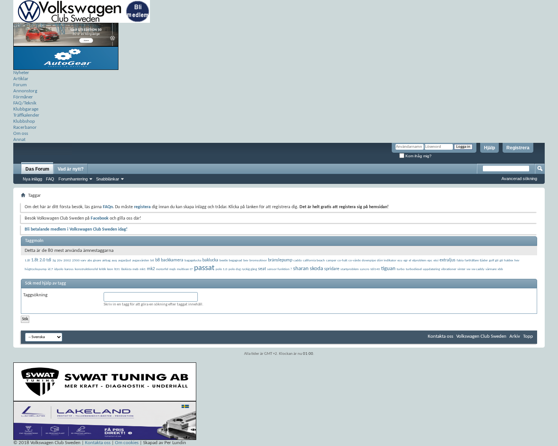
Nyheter (21, 72)
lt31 (117, 269)
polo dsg (235, 269)
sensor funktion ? (279, 269)
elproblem (419, 260)
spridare (331, 269)
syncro (364, 269)
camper (331, 260)
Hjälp (489, 147)
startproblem (349, 269)
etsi (435, 260)
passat (204, 268)
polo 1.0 (221, 269)
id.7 (50, 269)
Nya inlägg (32, 179)
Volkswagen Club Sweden (481, 336)
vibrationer (448, 269)
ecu (399, 260)
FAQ (50, 179)
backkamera (172, 260)
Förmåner (23, 97)
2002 (67, 260)
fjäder (484, 260)
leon (110, 269)
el (410, 260)
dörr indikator (386, 260)
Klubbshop (24, 121)
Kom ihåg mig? (418, 156)
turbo (401, 269)
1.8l (27, 260)
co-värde (354, 260)
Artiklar (20, 78)
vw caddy (477, 269)
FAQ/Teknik (24, 103)
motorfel (162, 269)
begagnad (235, 260)
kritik (102, 269)
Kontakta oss (440, 336)
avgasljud (124, 260)
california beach (314, 260)
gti (501, 260)
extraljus (448, 260)
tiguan (388, 269)
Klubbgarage (25, 109)
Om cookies (127, 442)
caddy (297, 260)
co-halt (342, 260)
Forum (20, 84)
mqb (172, 269)
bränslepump (280, 260)
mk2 (151, 269)
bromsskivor (258, 260)
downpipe (369, 260)
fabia (460, 260)
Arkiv (514, 336)
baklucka (210, 260)
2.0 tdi (45, 260)
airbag (106, 260)
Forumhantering (73, 179)
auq (114, 260)
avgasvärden (140, 260)
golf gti (493, 260)
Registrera (518, 147)
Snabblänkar (107, 179)
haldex (508, 260)
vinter (461, 269)
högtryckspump (36, 269)
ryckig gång (249, 269)
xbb (500, 269)
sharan (301, 269)
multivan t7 (185, 269)
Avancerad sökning (519, 178)
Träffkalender (26, 115)
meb (135, 269)
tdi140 (375, 269)
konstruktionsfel (86, 269)
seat (262, 269)
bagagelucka (192, 260)
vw (468, 269)
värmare (491, 269)
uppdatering (431, 269)
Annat (19, 139)
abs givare (94, 260)
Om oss (20, 133)
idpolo (58, 269)
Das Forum (37, 169)
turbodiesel (414, 269)
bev (245, 260)
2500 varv (79, 260)
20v (59, 260)
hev (516, 260)
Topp (528, 336)
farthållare (472, 260)
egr (406, 260)
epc (429, 260)
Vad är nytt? (71, 169)
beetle (223, 260)
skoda (316, 269)
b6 (152, 260)
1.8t (34, 260)
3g (54, 260)
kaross (69, 269)
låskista (126, 269)
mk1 (143, 269)
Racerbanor (25, 127)
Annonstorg (25, 91)
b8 (157, 260)
